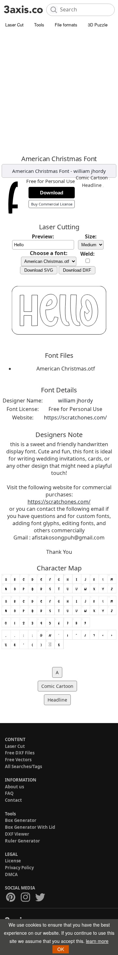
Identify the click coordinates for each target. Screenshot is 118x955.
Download (51, 192)
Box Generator (20, 820)
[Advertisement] (59, 93)
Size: (91, 236)
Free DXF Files (19, 753)
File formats (66, 25)
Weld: (87, 253)
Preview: (43, 236)
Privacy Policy (19, 868)
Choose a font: (49, 253)
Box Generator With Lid (30, 827)
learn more (97, 941)
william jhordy (89, 171)
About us (14, 787)
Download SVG (38, 270)
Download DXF (77, 270)
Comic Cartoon (92, 177)
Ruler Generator (22, 841)
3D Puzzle (98, 25)
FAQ (9, 793)
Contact (13, 800)
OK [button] (60, 949)
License (13, 861)
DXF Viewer (17, 834)
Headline (92, 185)
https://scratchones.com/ (75, 417)
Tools (39, 25)
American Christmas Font (40, 171)
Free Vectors (18, 760)
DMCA (11, 874)
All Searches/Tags (23, 766)
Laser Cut (14, 25)
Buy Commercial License (51, 204)
